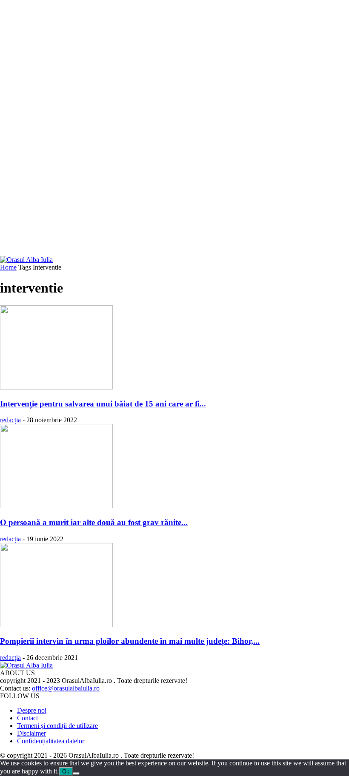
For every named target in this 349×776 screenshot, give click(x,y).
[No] (76, 773)
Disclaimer (31, 733)
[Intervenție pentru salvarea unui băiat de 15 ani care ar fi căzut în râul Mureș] (56, 387)
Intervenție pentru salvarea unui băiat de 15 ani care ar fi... (103, 403)
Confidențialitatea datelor (50, 741)
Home (8, 267)
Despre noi (31, 710)
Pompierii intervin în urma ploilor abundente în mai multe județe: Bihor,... (130, 641)
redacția (10, 420)
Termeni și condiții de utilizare (57, 725)
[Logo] (26, 259)
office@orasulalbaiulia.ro (66, 688)
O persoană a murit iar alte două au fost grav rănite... (94, 522)
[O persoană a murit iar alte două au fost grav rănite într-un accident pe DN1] (56, 505)
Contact (27, 718)
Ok (65, 771)
